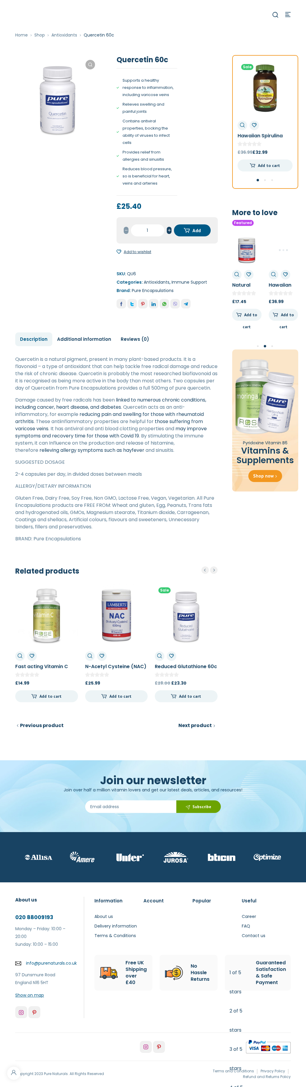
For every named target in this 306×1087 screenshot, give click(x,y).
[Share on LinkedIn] (153, 303)
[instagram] (21, 1012)
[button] (90, 64)
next (214, 570)
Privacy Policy (273, 1071)
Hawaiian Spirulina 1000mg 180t (260, 139)
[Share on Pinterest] (143, 303)
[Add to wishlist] (119, 252)
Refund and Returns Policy (267, 1076)
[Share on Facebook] (121, 303)
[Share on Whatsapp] (164, 303)
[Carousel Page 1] (258, 346)
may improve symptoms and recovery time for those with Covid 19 (111, 432)
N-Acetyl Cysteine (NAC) (115, 666)
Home (21, 35)
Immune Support (189, 282)
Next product (195, 725)
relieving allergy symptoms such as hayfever (91, 450)
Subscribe (201, 806)
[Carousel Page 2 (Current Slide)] (265, 346)
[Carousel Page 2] (265, 180)
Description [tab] (34, 339)
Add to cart (193, 231)
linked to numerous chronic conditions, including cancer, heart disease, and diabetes (110, 403)
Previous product (42, 725)
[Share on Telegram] (186, 303)
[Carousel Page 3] (272, 180)
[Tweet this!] (132, 303)
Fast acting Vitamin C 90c (41, 669)
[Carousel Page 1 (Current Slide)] (258, 180)
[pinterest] (34, 1012)
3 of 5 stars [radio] (236, 1059)
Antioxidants (64, 35)
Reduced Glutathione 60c (186, 666)
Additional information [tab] (84, 339)
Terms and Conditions (233, 1071)
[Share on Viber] (175, 303)
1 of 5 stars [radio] (235, 982)
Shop (39, 35)
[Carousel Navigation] (209, 570)
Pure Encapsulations (153, 291)
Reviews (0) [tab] (135, 339)
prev (205, 570)
